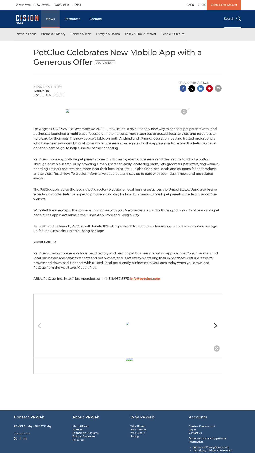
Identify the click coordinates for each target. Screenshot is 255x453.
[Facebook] (20, 438)
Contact (96, 19)
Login (190, 4)
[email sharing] (218, 89)
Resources (72, 19)
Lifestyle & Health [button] (108, 34)
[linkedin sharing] (200, 89)
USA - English (104, 62)
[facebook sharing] (183, 89)
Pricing (77, 4)
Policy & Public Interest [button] (140, 34)
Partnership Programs (85, 432)
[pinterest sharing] (209, 89)
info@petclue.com (145, 279)
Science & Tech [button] (81, 34)
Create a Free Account (224, 4)
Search (229, 19)
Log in (192, 429)
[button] (127, 111)
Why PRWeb (23, 4)
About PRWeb (80, 426)
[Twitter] (16, 438)
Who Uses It (62, 4)
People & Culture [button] (172, 34)
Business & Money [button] (53, 34)
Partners (77, 429)
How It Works (43, 4)
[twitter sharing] (191, 89)
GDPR (201, 4)
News (50, 19)
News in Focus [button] (26, 34)
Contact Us (20, 433)
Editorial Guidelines (83, 436)
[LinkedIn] (25, 438)
